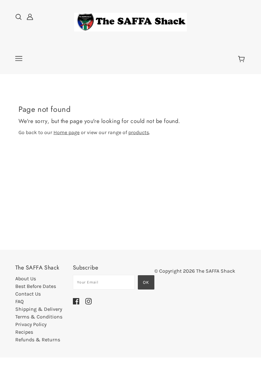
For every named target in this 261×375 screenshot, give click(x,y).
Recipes (24, 332)
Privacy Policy (30, 324)
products (138, 132)
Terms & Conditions (38, 317)
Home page (66, 132)
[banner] (130, 21)
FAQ (19, 301)
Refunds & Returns (37, 340)
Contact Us (28, 294)
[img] (18, 16)
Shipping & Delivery (38, 309)
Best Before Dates (35, 286)
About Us (25, 279)
